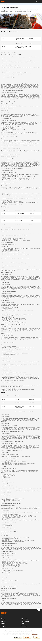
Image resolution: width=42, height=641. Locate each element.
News (23, 623)
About (2, 619)
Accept (36, 637)
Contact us (24, 626)
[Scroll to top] (38, 609)
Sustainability (25, 621)
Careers (3, 623)
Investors (3, 621)
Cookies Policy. (34, 634)
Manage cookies (17, 637)
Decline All (27, 637)
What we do (25, 619)
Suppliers (3, 626)
